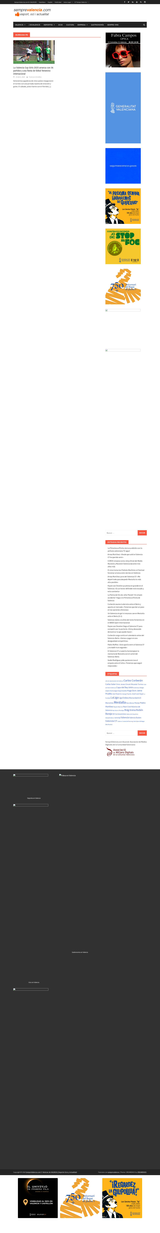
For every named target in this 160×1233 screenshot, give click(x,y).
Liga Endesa (124, 697)
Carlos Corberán (133, 680)
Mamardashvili (135, 698)
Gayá (120, 691)
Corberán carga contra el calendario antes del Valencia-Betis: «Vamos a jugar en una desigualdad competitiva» (126, 638)
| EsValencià (34, 25)
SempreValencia (109, 718)
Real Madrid (115, 710)
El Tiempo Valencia (81, 2)
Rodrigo (121, 710)
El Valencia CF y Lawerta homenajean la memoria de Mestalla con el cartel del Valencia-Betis (123, 654)
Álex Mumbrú (108, 724)
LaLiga (115, 697)
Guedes (124, 691)
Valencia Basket (135, 717)
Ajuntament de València (116, 681)
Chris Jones (120, 684)
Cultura (70, 25)
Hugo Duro (131, 690)
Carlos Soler (110, 684)
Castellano (42, 2)
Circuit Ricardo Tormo (134, 684)
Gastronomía (97, 25)
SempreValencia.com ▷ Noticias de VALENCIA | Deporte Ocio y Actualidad (51, 1172)
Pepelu (115, 707)
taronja (117, 717)
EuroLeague (114, 691)
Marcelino (109, 703)
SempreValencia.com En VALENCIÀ (25, 2)
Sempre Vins (112, 25)
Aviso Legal (67, 2)
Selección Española (132, 714)
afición (107, 681)
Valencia (125, 717)
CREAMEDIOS (141, 1172)
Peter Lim (120, 707)
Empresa (82, 25)
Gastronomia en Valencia (80, 952)
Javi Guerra (117, 694)
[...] (50, 86)
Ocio (60, 25)
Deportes (48, 25)
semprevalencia (113, 1172)
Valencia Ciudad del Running (125, 721)
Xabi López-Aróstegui (139, 721)
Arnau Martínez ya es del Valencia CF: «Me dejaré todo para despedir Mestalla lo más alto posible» (124, 579)
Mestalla (120, 702)
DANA (130, 687)
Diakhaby (136, 687)
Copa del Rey (122, 687)
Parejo (137, 703)
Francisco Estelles (35, 77)
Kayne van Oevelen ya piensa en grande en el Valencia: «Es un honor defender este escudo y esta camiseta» (126, 589)
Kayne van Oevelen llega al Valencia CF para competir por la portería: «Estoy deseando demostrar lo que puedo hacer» (125, 629)
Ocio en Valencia (34, 982)
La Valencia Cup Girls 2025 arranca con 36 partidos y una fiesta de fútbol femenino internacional (33, 70)
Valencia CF (111, 720)
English (50, 2)
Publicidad (58, 2)
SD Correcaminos (119, 714)
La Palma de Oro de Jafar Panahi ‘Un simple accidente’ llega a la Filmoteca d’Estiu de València (125, 598)
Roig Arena (130, 710)
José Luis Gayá (137, 694)
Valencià (19, 25)
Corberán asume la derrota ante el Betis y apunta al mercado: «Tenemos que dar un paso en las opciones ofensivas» (126, 607)
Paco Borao (130, 703)
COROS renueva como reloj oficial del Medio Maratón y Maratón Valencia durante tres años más (125, 564)
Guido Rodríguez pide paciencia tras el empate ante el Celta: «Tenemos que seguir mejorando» (125, 663)
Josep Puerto (127, 694)
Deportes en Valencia (34, 798)
